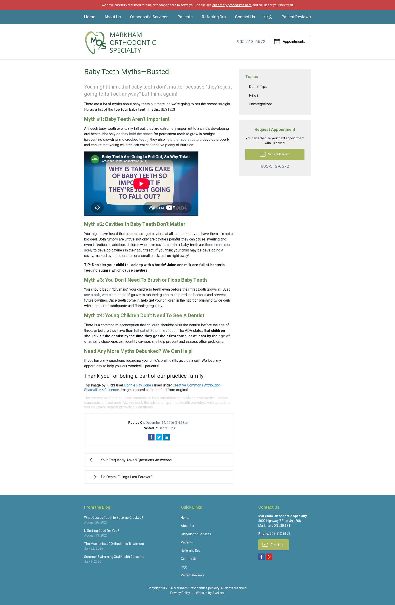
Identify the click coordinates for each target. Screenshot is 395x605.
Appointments (293, 41)
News (253, 95)
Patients (185, 16)
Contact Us (245, 16)
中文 (268, 16)
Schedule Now (278, 154)
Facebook (261, 557)
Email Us (276, 545)
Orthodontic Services (149, 16)
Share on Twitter (159, 437)
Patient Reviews (296, 16)
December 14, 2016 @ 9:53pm (167, 422)
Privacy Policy (180, 593)
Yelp (269, 557)
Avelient (218, 593)
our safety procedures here (232, 5)
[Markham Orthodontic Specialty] (120, 41)
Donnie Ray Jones (138, 385)
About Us (112, 16)
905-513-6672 (251, 41)
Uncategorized (260, 104)
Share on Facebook (151, 437)
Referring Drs (214, 16)
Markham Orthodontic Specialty (196, 588)
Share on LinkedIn (166, 437)
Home (89, 16)
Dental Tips (167, 428)
